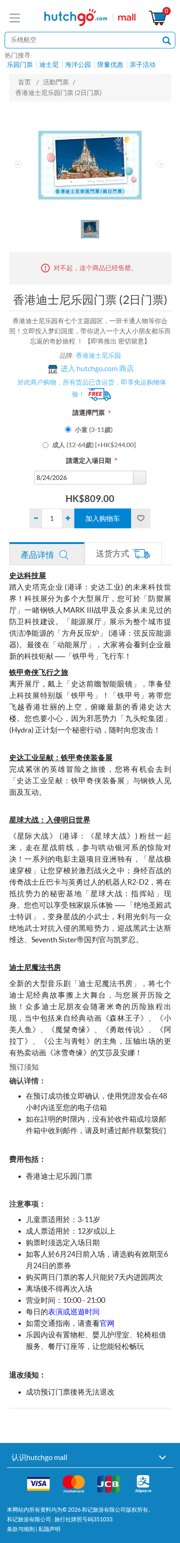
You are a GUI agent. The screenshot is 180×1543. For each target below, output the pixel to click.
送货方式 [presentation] (112, 553)
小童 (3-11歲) (94, 429)
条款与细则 (21, 1529)
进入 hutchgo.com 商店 (97, 369)
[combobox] (84, 477)
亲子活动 (143, 64)
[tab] (46, 553)
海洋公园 (78, 64)
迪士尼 (49, 64)
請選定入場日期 (88, 460)
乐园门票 (20, 64)
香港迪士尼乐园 (98, 355)
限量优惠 (110, 64)
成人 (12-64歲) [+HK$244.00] (94, 445)
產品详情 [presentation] (37, 555)
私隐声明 (49, 1529)
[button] (139, 477)
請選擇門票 (88, 412)
